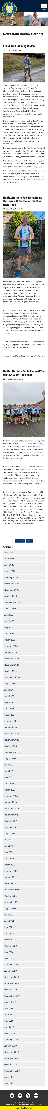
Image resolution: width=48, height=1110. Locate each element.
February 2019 (11, 1039)
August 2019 (10, 1002)
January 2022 (10, 877)
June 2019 (9, 1014)
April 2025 (9, 633)
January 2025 (10, 652)
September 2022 (12, 827)
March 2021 (9, 939)
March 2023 (9, 789)
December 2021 (11, 883)
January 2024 (10, 727)
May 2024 (8, 702)
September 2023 (12, 752)
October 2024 (10, 671)
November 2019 (11, 983)
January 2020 (10, 970)
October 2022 (10, 821)
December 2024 (11, 658)
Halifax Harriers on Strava (28, 1095)
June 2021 (9, 920)
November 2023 (11, 739)
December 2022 (11, 808)
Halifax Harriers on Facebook (20, 1095)
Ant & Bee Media (36, 1104)
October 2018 (10, 1064)
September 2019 (12, 996)
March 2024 (9, 714)
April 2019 (9, 1027)
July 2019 (8, 1008)
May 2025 (8, 627)
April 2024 (9, 708)
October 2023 (10, 746)
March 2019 (9, 1033)
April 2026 (9, 564)
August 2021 (10, 908)
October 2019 (10, 989)
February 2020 (11, 964)
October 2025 (10, 596)
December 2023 (11, 733)
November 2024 (11, 664)
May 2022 (8, 852)
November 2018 (11, 1058)
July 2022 (8, 839)
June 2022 (9, 846)
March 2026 (9, 571)
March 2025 (9, 639)
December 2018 (11, 1052)
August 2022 (10, 833)
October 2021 (10, 896)
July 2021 (8, 914)
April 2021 (9, 933)
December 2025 (11, 583)
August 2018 (10, 1077)
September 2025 (12, 602)
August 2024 (10, 683)
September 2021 (12, 902)
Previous (20, 540)
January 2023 (10, 802)
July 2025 (8, 614)
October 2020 (10, 946)
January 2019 (10, 1045)
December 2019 (11, 977)
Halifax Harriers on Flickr (36, 1095)
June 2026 (9, 558)
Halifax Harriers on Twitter (12, 1095)
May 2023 (8, 777)
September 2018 (12, 1070)
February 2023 (11, 796)
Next (29, 540)
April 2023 (9, 783)
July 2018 (8, 1083)
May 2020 (8, 952)
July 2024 (8, 689)
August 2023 (10, 758)
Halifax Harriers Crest (9, 8)
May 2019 (8, 1020)
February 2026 (11, 577)
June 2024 (9, 696)
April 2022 (9, 858)
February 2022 (11, 871)
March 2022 (9, 864)
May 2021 (8, 927)
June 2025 (9, 621)
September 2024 (12, 677)
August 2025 (10, 608)
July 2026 (8, 552)
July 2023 (8, 764)
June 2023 (9, 771)
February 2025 (11, 646)
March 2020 (9, 958)
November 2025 (11, 590)
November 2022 (11, 814)
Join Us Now (24, 1108)
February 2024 (11, 721)
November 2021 (11, 889)
